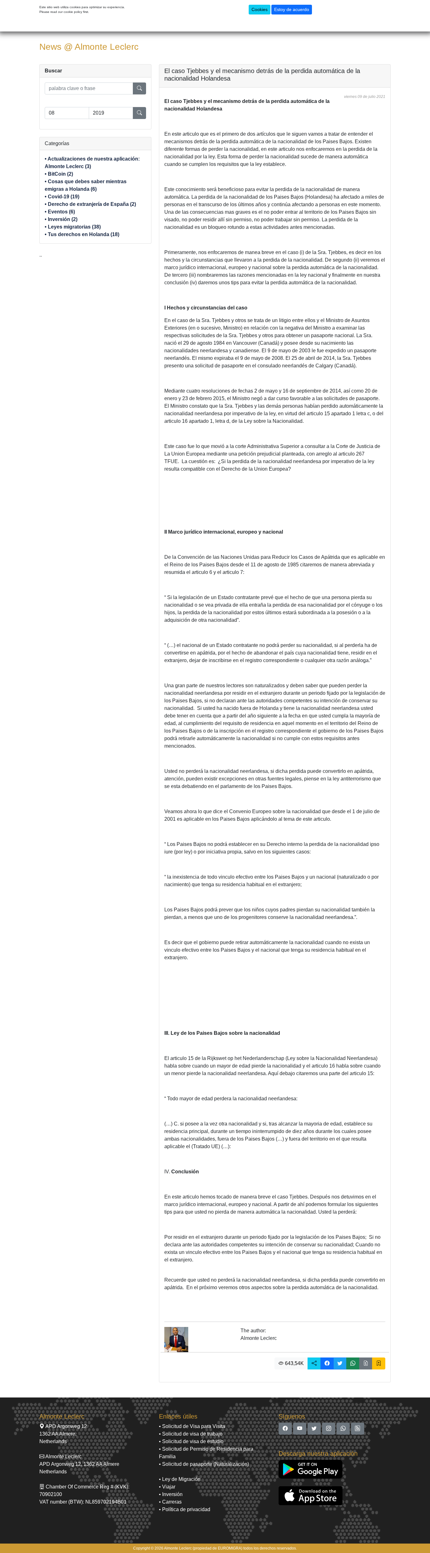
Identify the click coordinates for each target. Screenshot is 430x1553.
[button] (314, 1363)
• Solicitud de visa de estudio (191, 1441)
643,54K (294, 1363)
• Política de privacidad (184, 1509)
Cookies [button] (260, 9)
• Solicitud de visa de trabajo (191, 1434)
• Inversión (171, 1494)
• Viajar (167, 1486)
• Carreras (170, 1502)
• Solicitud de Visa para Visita (192, 1426)
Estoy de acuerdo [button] (291, 9)
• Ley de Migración (180, 1479)
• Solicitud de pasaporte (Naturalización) (204, 1464)
